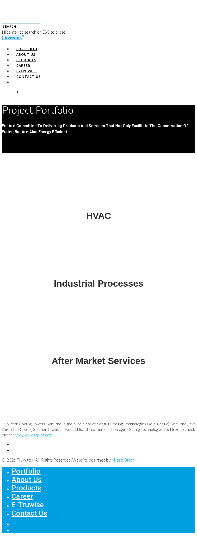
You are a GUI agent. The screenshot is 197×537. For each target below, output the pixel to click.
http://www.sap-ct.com (32, 434)
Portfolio (26, 49)
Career (23, 65)
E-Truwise (26, 71)
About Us (25, 54)
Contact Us (28, 76)
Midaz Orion (123, 460)
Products (26, 60)
